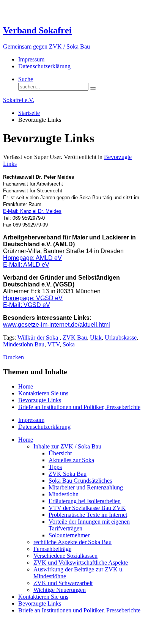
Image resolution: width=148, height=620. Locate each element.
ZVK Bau (75, 337)
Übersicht (60, 453)
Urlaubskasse (121, 337)
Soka (69, 344)
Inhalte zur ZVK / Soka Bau (67, 446)
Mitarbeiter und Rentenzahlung (86, 487)
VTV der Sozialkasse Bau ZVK (87, 508)
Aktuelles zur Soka (71, 460)
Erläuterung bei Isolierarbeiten (85, 501)
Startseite (29, 113)
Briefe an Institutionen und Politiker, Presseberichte (79, 407)
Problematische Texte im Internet (88, 514)
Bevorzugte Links (39, 400)
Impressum (31, 59)
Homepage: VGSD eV (33, 298)
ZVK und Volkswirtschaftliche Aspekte (80, 562)
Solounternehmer (69, 535)
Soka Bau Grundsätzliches (80, 480)
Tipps (55, 467)
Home (25, 386)
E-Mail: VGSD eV (26, 305)
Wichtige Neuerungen (59, 590)
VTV (53, 344)
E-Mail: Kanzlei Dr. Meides (32, 211)
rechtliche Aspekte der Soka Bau (72, 542)
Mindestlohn (64, 494)
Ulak (96, 337)
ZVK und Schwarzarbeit (63, 583)
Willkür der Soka (38, 337)
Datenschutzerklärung (44, 66)
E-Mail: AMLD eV (26, 264)
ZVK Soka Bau (68, 474)
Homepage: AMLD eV (32, 258)
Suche (25, 79)
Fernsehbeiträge (52, 549)
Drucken (13, 357)
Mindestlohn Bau (23, 344)
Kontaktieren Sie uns (43, 393)
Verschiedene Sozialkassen (65, 555)
